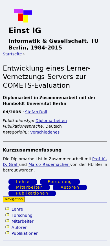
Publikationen (32, 193)
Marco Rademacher (49, 164)
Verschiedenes (45, 132)
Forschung (60, 181)
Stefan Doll (36, 112)
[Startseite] (23, 15)
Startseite (13, 54)
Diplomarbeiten (51, 120)
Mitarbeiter (29, 187)
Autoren (70, 187)
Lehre (23, 181)
